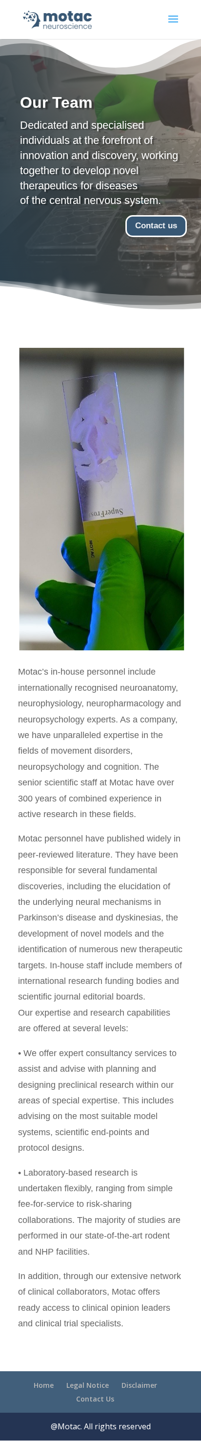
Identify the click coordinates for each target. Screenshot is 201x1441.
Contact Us (95, 1398)
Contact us (156, 225)
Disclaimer (139, 1385)
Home (44, 1385)
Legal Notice (87, 1385)
